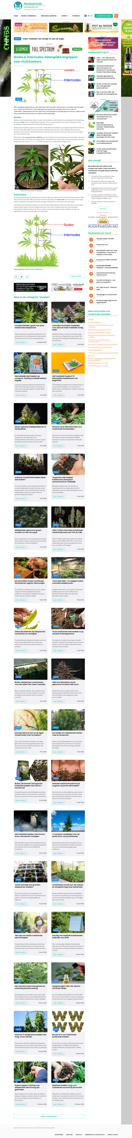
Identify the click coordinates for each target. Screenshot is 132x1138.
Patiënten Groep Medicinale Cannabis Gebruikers (101, 326)
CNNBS (90, 320)
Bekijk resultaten (103, 212)
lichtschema (33, 141)
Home (16, 16)
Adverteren (59, 1135)
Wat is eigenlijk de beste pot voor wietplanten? (44, 38)
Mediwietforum (31, 7)
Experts (64, 16)
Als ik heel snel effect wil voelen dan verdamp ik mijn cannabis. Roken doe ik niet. (104, 183)
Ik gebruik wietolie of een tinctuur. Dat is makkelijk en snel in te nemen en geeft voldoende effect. (104, 189)
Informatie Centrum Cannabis (98, 363)
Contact (79, 1135)
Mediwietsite (33, 4)
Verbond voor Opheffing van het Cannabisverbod (99, 341)
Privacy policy (113, 1135)
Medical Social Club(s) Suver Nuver (99, 330)
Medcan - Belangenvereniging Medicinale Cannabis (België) (102, 359)
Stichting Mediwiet (94, 322)
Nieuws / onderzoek (28, 16)
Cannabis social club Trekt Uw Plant (100, 347)
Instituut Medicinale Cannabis (98, 366)
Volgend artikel (75, 276)
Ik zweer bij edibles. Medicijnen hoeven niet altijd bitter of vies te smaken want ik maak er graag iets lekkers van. (104, 196)
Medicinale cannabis (49, 16)
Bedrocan (91, 356)
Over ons (69, 1135)
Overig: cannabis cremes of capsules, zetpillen (103, 202)
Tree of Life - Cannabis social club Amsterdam (103, 353)
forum (103, 16)
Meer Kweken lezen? (49, 1116)
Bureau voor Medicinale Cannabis (99, 332)
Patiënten (76, 16)
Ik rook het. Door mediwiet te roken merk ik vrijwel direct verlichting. (103, 177)
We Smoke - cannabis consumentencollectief (103, 344)
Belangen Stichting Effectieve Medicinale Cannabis (101, 336)
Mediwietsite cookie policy (95, 1135)
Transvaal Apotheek (94, 350)
